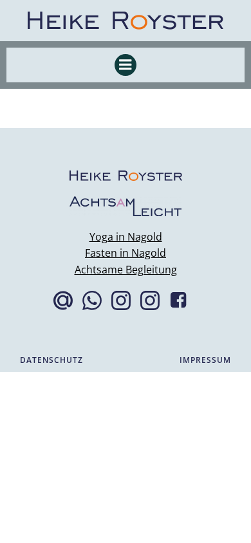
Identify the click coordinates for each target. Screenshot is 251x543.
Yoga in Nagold (125, 237)
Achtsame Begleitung (126, 269)
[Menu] (125, 65)
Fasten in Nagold (125, 253)
